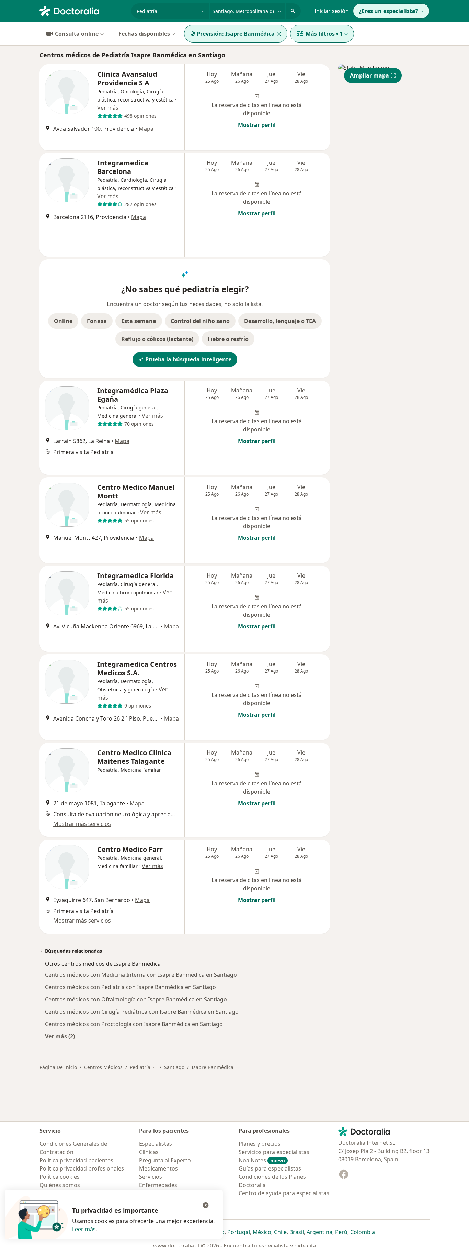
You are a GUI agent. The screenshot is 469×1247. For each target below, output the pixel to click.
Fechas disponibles (144, 33)
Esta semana (138, 321)
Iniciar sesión (331, 11)
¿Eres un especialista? (388, 11)
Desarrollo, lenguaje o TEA (280, 321)
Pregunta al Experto (165, 1160)
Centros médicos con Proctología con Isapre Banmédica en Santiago (134, 1024)
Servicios (150, 1176)
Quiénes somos (59, 1185)
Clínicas (149, 1152)
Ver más (107, 107)
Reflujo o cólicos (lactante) (157, 339)
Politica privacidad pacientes (76, 1160)
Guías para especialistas (270, 1168)
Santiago (174, 1067)
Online (63, 321)
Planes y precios (260, 1144)
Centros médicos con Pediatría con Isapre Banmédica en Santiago (130, 987)
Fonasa (97, 321)
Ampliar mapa (369, 75)
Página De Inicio (58, 1067)
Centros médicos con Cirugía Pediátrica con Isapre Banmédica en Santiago (142, 1012)
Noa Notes (262, 1160)
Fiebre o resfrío (228, 339)
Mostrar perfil (257, 125)
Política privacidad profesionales (81, 1168)
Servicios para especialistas (274, 1152)
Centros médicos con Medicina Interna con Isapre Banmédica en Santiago (141, 974)
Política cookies (59, 1176)
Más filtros (324, 33)
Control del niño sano (200, 321)
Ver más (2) (60, 1036)
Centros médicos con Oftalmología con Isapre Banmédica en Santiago (136, 999)
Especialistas (155, 1144)
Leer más (84, 1229)
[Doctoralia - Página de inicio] (82, 10)
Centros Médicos (103, 1067)
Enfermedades (158, 1185)
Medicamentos (158, 1168)
